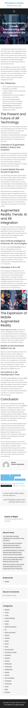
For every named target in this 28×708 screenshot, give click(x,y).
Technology (8, 684)
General (7, 638)
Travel (6, 686)
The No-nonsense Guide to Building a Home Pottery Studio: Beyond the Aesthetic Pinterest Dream (13, 559)
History (7, 644)
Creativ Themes (19, 705)
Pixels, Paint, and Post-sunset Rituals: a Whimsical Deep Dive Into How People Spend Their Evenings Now (13, 566)
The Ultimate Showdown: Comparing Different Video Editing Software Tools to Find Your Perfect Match (13, 552)
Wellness (7, 692)
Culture (7, 621)
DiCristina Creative (14, 3)
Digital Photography (10, 627)
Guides (7, 641)
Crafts (6, 615)
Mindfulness (8, 664)
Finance (7, 635)
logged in (14, 519)
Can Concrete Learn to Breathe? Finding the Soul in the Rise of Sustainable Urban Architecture (12, 545)
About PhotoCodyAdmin (17, 463)
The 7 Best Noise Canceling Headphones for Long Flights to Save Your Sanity (13, 538)
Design (7, 624)
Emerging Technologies (7, 477)
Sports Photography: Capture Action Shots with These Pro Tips (14, 501)
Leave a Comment (20, 486)
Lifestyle (7, 661)
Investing (7, 658)
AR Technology (5, 475)
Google (7, 581)
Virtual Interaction (20, 479)
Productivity (8, 666)
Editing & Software (10, 632)
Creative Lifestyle (10, 618)
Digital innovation (15, 475)
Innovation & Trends (6, 485)
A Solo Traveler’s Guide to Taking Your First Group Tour (13, 494)
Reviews (7, 672)
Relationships (8, 669)
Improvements (9, 649)
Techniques (8, 681)
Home (6, 647)
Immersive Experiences (7, 479)
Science (7, 675)
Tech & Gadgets (9, 678)
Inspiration (8, 655)
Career (7, 612)
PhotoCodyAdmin (7, 483)
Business (7, 610)
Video (6, 689)
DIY (6, 629)
